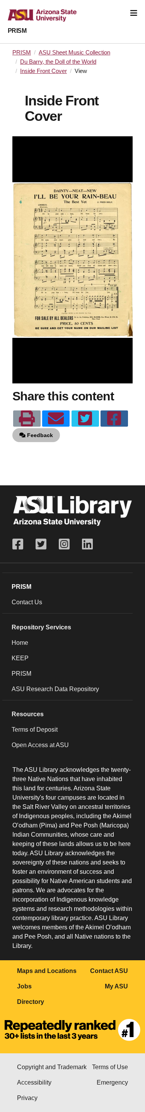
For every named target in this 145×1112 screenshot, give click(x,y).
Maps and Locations (47, 971)
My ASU (116, 986)
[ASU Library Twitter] (41, 544)
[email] (56, 418)
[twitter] (85, 418)
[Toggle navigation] (133, 13)
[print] (27, 418)
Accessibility (34, 1082)
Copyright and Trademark (52, 1067)
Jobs (24, 986)
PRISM (17, 30)
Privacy (27, 1098)
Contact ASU (109, 971)
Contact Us (27, 602)
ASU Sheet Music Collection (74, 52)
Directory (30, 1001)
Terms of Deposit (35, 729)
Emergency (112, 1082)
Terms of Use (110, 1067)
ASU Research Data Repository (55, 689)
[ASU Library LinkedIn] (87, 544)
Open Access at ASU (40, 745)
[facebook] (114, 418)
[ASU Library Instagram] (64, 544)
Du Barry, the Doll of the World (58, 62)
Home (20, 642)
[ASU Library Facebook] (20, 544)
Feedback (39, 435)
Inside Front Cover (43, 71)
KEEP (20, 658)
